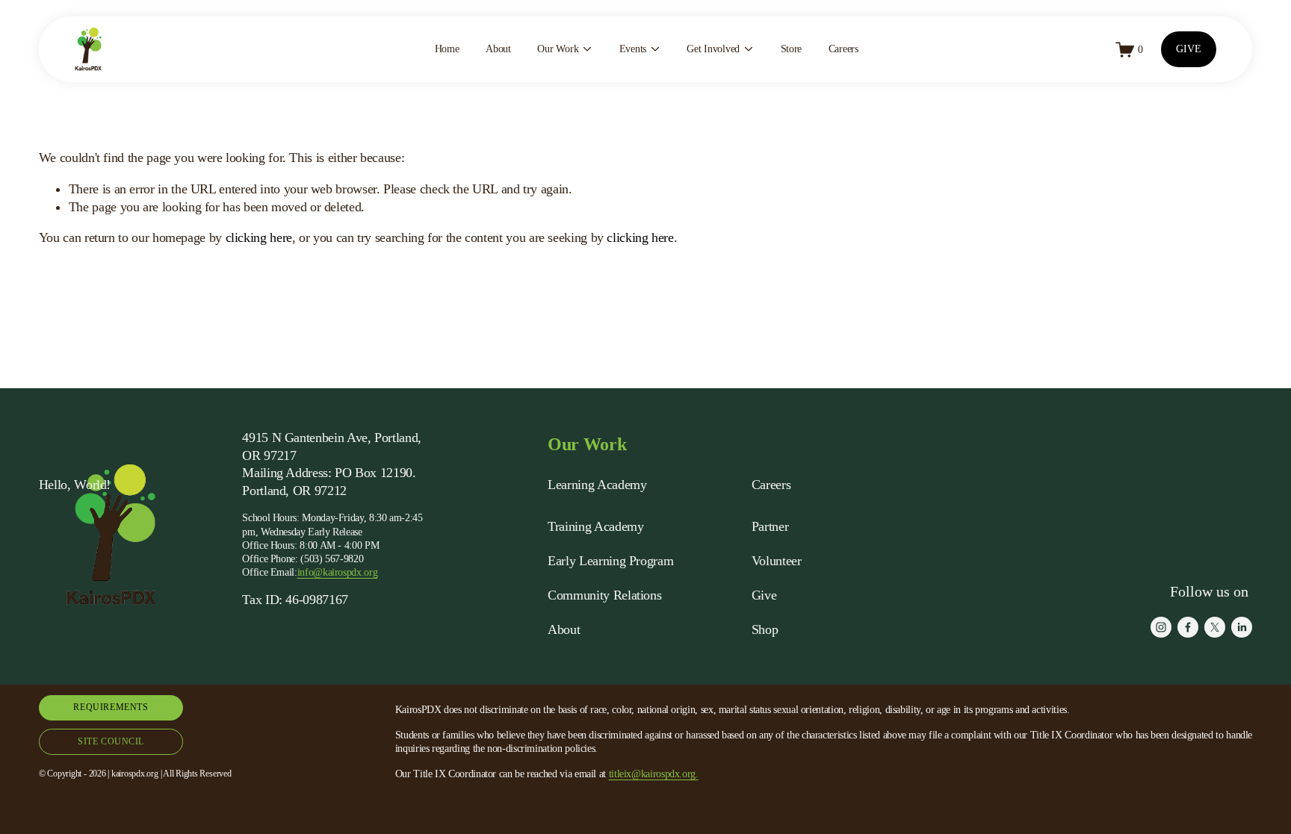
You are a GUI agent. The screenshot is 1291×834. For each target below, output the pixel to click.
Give (764, 595)
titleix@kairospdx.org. (654, 773)
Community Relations (604, 595)
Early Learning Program (610, 560)
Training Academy (595, 526)
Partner (770, 526)
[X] (1214, 627)
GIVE (1188, 49)
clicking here (259, 237)
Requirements (110, 707)
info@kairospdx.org (337, 572)
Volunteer (777, 560)
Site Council (111, 741)
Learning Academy (597, 484)
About (498, 49)
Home (447, 49)
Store (791, 49)
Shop (765, 629)
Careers (843, 49)
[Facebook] (1187, 627)
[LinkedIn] (1241, 627)
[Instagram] (1161, 627)
